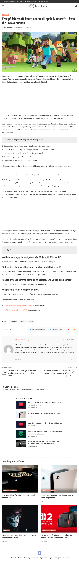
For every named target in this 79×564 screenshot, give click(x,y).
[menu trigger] (4, 6)
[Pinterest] (68, 329)
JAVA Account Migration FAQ (16, 310)
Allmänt (6, 490)
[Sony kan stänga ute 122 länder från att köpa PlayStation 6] (59, 479)
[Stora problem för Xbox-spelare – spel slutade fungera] (20, 479)
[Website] (71, 360)
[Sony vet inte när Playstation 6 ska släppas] (21, 414)
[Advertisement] (39, 99)
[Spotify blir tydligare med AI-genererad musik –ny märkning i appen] (21, 434)
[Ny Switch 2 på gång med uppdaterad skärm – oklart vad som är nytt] (59, 519)
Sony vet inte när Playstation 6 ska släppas (44, 413)
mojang (32, 321)
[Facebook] (76, 1)
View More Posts (68, 339)
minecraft (23, 321)
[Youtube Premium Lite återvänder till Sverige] (21, 424)
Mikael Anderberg (7, 27)
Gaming (5, 14)
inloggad (16, 389)
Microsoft (14, 321)
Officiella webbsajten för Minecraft (18, 305)
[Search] (76, 6)
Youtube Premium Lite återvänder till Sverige (45, 423)
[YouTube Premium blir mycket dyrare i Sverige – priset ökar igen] (21, 405)
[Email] (74, 329)
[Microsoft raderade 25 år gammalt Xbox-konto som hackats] (20, 519)
